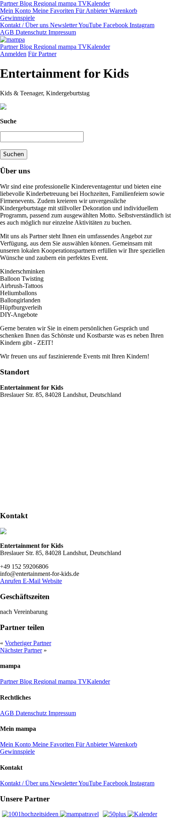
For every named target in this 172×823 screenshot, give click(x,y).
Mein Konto (15, 10)
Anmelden (13, 53)
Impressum (61, 32)
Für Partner (42, 53)
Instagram (141, 25)
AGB (7, 32)
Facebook (115, 25)
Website (52, 581)
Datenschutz (30, 32)
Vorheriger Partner (28, 643)
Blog (25, 3)
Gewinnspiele (17, 17)
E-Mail (32, 581)
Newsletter (62, 25)
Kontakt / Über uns (24, 25)
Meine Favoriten (52, 10)
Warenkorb (122, 10)
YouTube (89, 25)
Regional (44, 3)
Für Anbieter (91, 10)
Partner (9, 3)
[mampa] (12, 39)
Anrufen (11, 581)
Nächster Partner (21, 650)
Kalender (98, 3)
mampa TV (71, 3)
